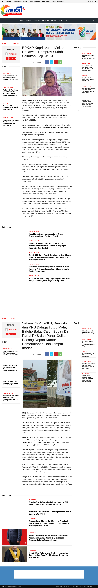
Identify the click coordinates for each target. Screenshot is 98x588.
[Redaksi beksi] (7, 54)
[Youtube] (95, 1)
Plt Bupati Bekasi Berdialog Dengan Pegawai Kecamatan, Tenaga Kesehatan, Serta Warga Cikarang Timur (49, 279)
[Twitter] (90, 1)
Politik (5, 103)
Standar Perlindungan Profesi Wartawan (81, 586)
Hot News (85, 98)
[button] (94, 20)
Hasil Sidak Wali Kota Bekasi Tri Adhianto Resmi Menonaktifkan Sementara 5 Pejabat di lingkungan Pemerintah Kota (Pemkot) (47, 245)
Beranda (4, 43)
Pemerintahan (14, 43)
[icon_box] (60, 2)
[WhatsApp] (60, 62)
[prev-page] (75, 110)
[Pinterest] (56, 62)
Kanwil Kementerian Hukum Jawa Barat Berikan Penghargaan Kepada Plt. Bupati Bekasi (11, 122)
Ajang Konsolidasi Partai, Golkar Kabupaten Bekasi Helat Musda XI (10, 107)
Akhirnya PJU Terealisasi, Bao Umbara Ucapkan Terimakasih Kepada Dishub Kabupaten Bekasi (10, 92)
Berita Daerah (8, 87)
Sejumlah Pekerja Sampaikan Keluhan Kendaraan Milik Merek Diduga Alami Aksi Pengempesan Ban (87, 103)
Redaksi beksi (13, 54)
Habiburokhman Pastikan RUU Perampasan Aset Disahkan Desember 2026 (10, 77)
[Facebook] (86, 1)
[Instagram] (88, 1)
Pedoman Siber (58, 586)
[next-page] (78, 110)
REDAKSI (66, 586)
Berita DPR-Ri (7, 73)
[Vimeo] (93, 1)
